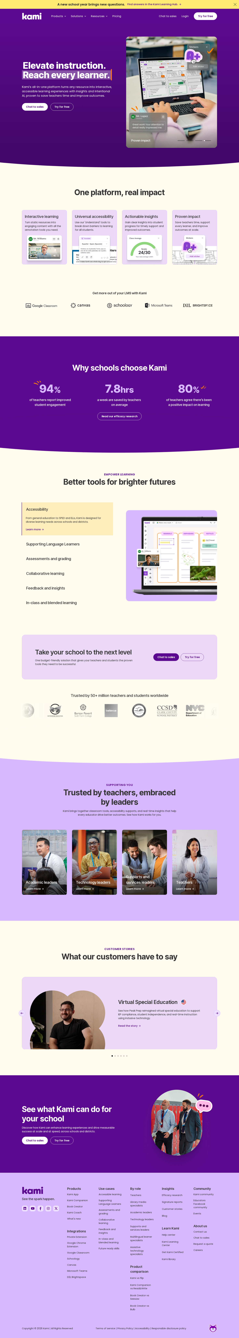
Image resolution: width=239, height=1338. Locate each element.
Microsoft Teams (77, 1271)
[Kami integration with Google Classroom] (41, 305)
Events (197, 1213)
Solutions (77, 16)
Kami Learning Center (170, 1243)
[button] (67, 508)
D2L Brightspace (76, 1277)
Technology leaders (142, 1219)
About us (200, 1226)
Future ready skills (109, 1248)
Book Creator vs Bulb (139, 1307)
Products (57, 16)
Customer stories (172, 1209)
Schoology (73, 1258)
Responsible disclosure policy (169, 1328)
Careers (198, 1250)
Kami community (203, 1194)
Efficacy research (172, 1195)
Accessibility (142, 1328)
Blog (164, 1215)
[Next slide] (217, 1013)
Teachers (135, 1195)
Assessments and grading (109, 1211)
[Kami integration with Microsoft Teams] (158, 305)
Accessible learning (110, 1194)
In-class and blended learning (109, 1240)
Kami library (169, 1259)
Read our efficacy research (120, 416)
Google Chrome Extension (76, 1244)
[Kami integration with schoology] (119, 305)
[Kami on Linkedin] (25, 1208)
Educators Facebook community (200, 1204)
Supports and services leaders (139, 1228)
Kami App (73, 1194)
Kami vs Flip (137, 1278)
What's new (74, 1218)
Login (185, 16)
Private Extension (77, 1237)
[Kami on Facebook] (40, 1208)
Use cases (107, 1189)
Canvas (71, 1265)
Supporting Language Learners (110, 1202)
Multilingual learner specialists (141, 1238)
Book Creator (75, 1206)
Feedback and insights (107, 1231)
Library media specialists (138, 1203)
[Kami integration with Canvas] (80, 305)
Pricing (116, 16)
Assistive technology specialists (137, 1251)
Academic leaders (141, 1212)
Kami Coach (74, 1212)
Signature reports (172, 1202)
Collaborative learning (107, 1221)
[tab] (181, 140)
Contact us (200, 1231)
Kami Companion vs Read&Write (140, 1286)
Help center (168, 1234)
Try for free (205, 16)
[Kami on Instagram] (48, 1208)
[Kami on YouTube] (33, 1208)
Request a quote (203, 1244)
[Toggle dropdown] (65, 16)
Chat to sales (167, 16)
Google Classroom (78, 1252)
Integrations (76, 1231)
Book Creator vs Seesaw (139, 1297)
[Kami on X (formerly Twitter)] (56, 1208)
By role (135, 1189)
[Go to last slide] (22, 1013)
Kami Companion (77, 1200)
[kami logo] (31, 16)
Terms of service (105, 1328)
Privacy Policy (125, 1328)
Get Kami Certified (172, 1252)
